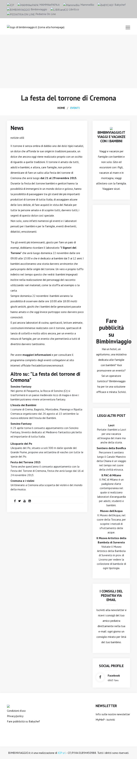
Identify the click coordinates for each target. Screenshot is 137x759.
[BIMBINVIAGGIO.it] (111, 128)
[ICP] (10, 4)
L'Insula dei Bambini (23, 405)
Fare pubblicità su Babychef (23, 721)
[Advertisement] (68, 61)
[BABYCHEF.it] (8, 706)
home (61, 108)
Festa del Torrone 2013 (25, 462)
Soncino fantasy (21, 386)
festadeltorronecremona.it (47, 365)
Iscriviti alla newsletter (110, 610)
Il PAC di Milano (111, 475)
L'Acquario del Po (21, 443)
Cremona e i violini (22, 480)
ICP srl (62, 753)
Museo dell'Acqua (111, 511)
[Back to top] (129, 751)
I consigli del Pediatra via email (111, 595)
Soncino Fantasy (21, 423)
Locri (111, 425)
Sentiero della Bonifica (111, 448)
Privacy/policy (15, 716)
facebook (114, 675)
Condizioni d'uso (16, 710)
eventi (75, 108)
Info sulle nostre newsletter (113, 714)
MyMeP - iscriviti (105, 719)
